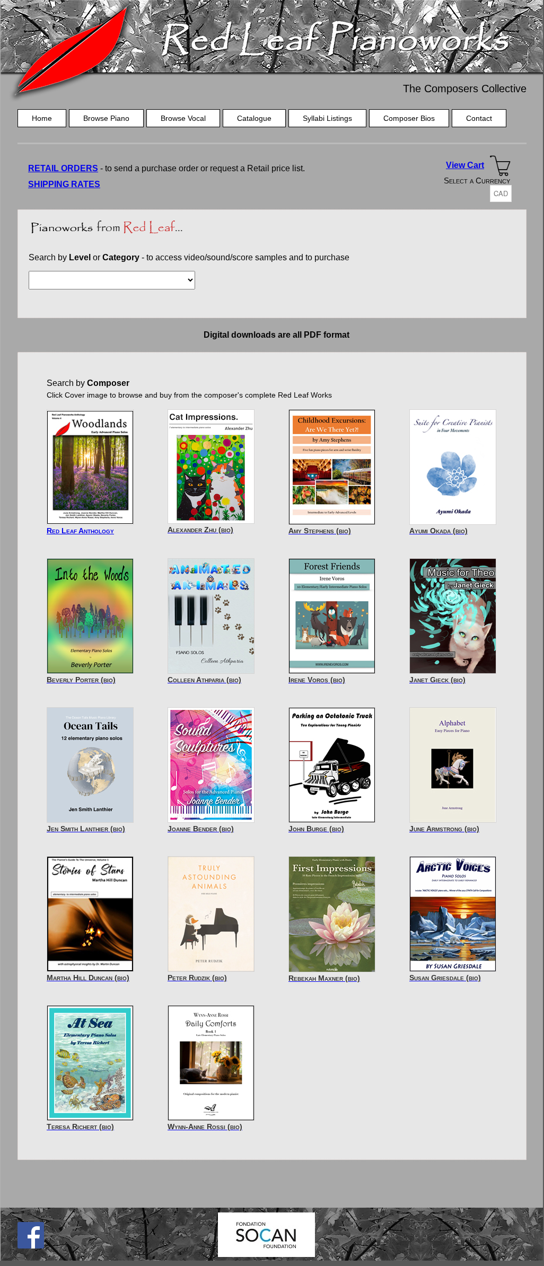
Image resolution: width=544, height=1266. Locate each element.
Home (42, 118)
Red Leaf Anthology (80, 530)
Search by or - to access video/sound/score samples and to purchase (189, 257)
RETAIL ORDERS (63, 168)
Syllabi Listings (327, 118)
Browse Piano (106, 118)
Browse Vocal (183, 118)
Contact (479, 118)
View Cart (465, 165)
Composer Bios (409, 118)
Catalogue (254, 118)
